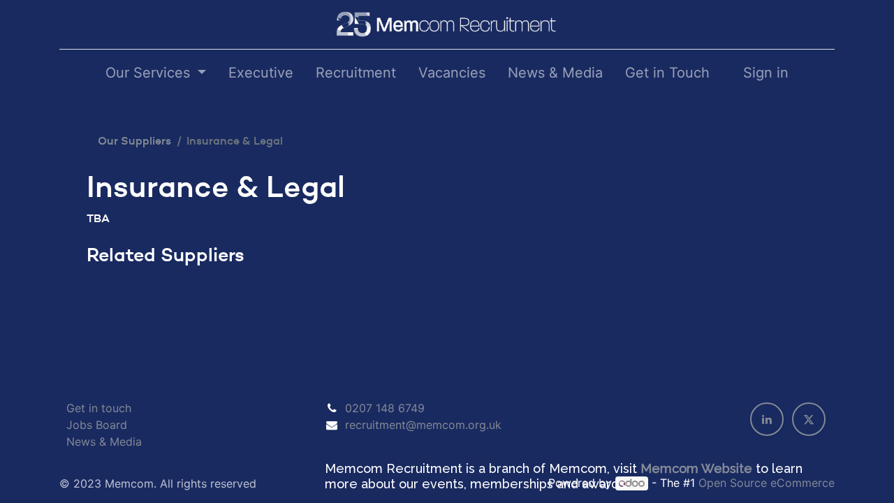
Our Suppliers (134, 140)
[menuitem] (261, 73)
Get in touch (98, 408)
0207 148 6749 (385, 408)
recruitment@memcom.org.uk (423, 425)
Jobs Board (96, 425)
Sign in (766, 72)
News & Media (104, 442)
